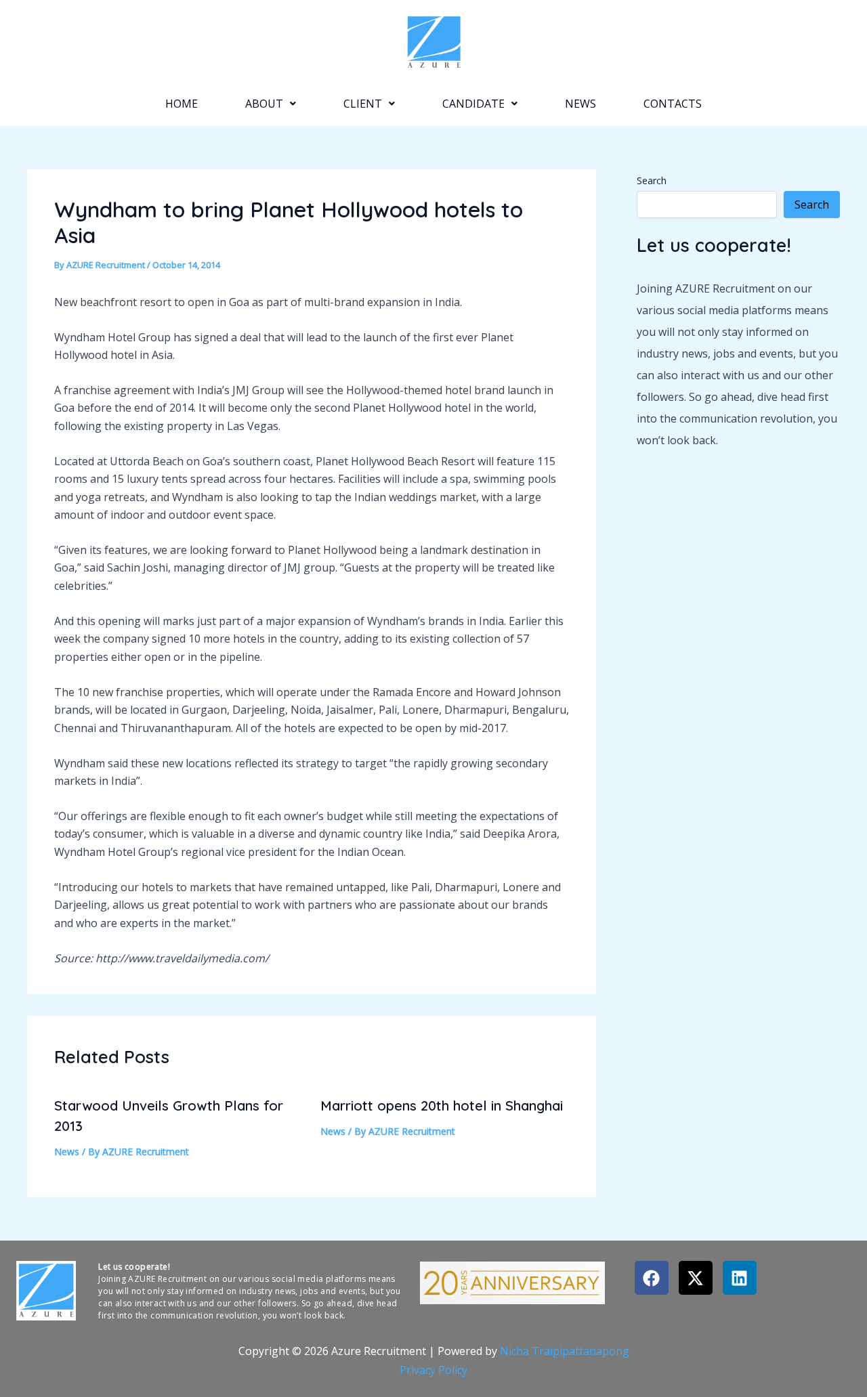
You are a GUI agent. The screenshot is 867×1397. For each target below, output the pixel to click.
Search (652, 180)
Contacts (672, 103)
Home (181, 103)
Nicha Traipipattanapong (564, 1351)
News (580, 103)
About (264, 103)
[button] (270, 103)
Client (362, 103)
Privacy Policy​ (433, 1369)
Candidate (473, 103)
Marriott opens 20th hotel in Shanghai (441, 1105)
